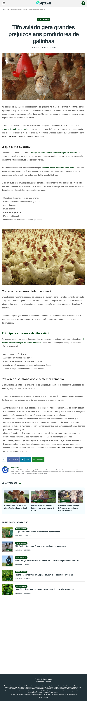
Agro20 (4, 10)
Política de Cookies (43, 682)
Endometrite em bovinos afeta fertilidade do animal (15, 507)
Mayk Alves (35, 47)
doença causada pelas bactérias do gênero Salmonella (55, 153)
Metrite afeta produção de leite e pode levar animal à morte (42, 508)
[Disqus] (43, 630)
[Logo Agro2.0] (43, 3)
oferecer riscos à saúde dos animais (57, 168)
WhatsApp (40, 459)
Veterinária (43, 20)
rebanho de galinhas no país (14, 129)
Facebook (15, 459)
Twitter (28, 459)
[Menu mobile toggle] (4, 3)
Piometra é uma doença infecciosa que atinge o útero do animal (68, 508)
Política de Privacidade (43, 679)
